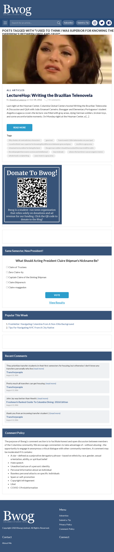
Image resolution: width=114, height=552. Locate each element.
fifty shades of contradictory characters (24, 140)
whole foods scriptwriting (19, 156)
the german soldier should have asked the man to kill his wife (70, 148)
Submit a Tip (83, 23)
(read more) (38, 368)
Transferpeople (14, 372)
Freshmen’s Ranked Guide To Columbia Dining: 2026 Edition (37, 402)
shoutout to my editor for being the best (24, 148)
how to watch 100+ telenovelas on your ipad (75, 140)
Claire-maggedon (17, 287)
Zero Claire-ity (15, 272)
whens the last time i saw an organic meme (86, 152)
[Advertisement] (57, 236)
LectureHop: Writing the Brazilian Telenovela (49, 95)
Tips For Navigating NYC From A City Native (31, 327)
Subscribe (68, 23)
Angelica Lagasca (18, 100)
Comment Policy (66, 529)
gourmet (49, 140)
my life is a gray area (84, 144)
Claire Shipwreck (17, 282)
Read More (19, 127)
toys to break (58, 152)
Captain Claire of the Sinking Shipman (27, 277)
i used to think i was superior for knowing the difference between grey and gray (40, 144)
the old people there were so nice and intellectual (28, 152)
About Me (7, 543)
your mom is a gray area (44, 156)
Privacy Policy (65, 524)
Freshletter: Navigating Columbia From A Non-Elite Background (41, 324)
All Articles (16, 90)
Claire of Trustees (17, 267)
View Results (57, 302)
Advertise (63, 515)
